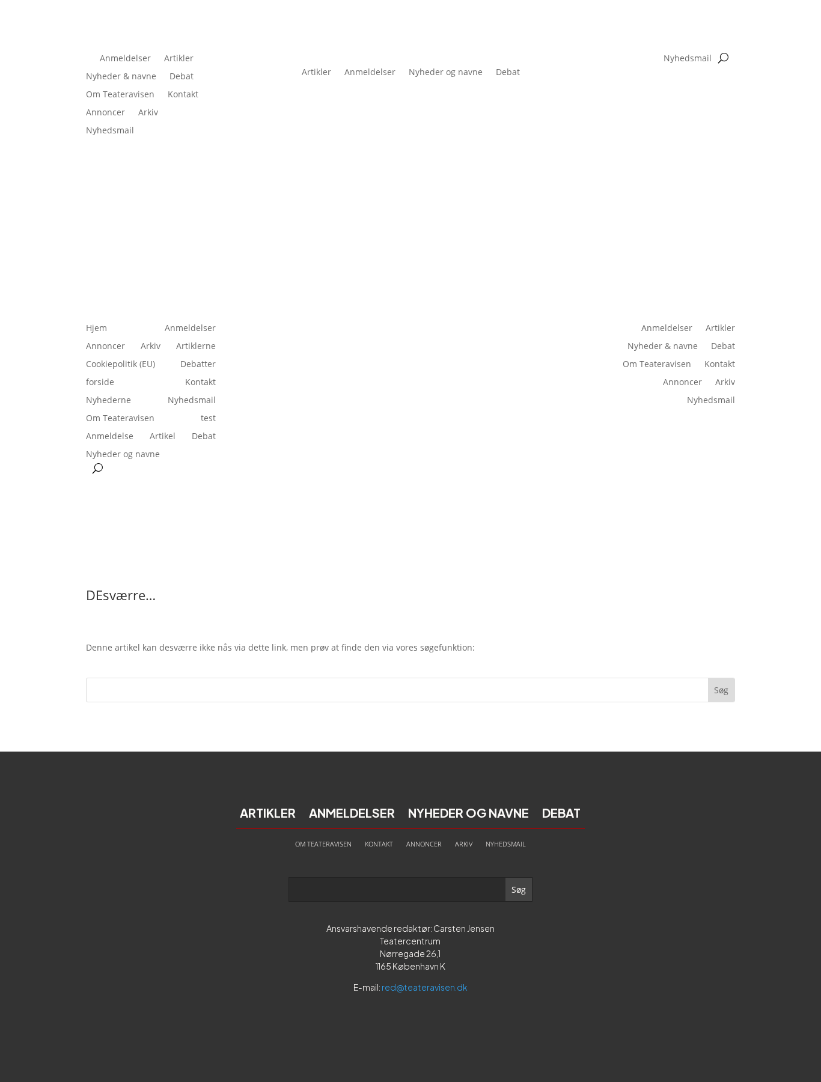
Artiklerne (196, 346)
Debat (181, 77)
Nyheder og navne (446, 72)
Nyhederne (108, 401)
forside (100, 383)
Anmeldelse (109, 437)
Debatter (198, 364)
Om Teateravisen (120, 95)
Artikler (179, 59)
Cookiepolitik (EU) (120, 364)
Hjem (96, 328)
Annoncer (105, 113)
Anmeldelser (125, 59)
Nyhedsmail (110, 131)
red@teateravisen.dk (425, 987)
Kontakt (183, 95)
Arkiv (148, 113)
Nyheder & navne (121, 77)
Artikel (162, 437)
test (208, 419)
